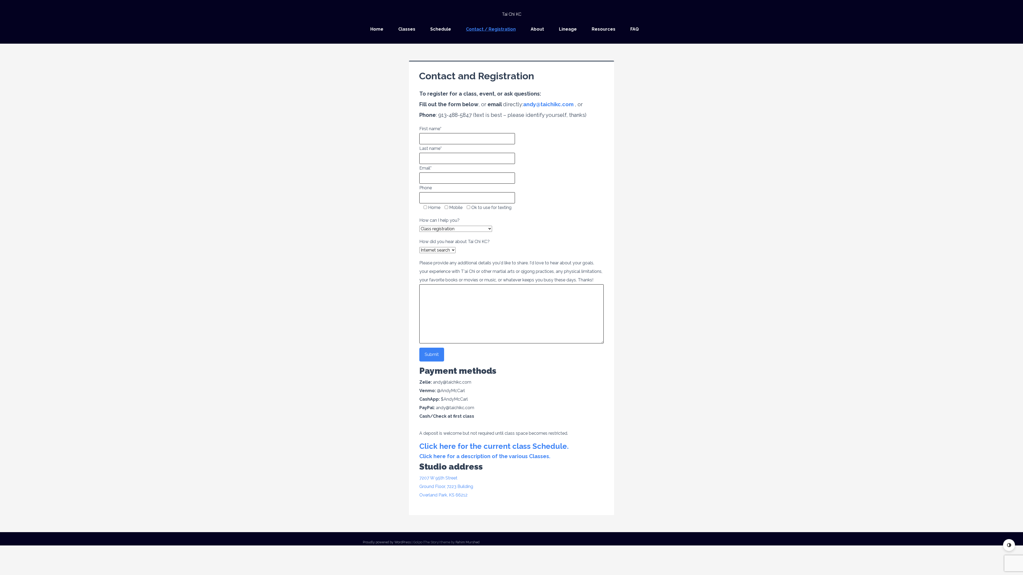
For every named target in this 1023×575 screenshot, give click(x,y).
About (537, 29)
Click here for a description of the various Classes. (484, 456)
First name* (430, 128)
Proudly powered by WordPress (387, 542)
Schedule (440, 29)
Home (376, 29)
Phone (425, 187)
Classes (406, 29)
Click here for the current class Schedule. (494, 446)
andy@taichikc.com (548, 104)
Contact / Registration (491, 29)
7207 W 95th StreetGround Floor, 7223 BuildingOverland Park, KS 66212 (446, 486)
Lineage (568, 29)
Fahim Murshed (468, 542)
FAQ (634, 29)
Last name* (430, 148)
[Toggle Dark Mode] (1009, 545)
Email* (425, 168)
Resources (603, 29)
